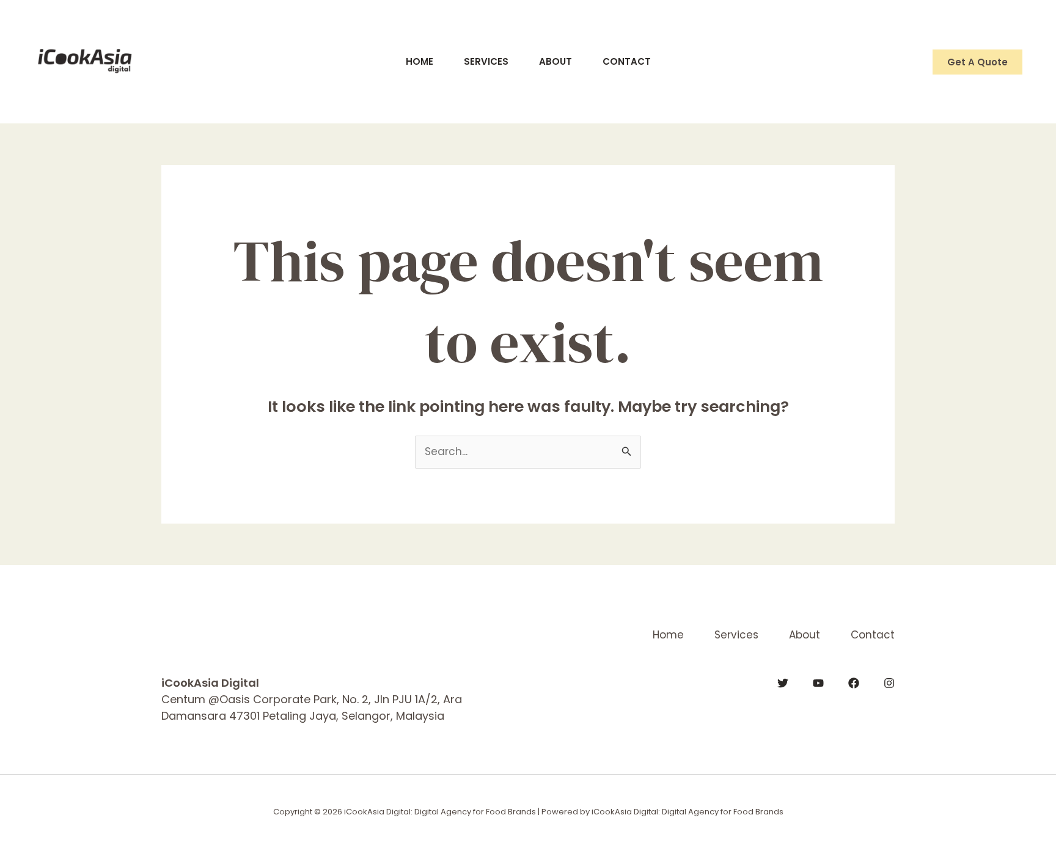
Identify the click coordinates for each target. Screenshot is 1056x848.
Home (419, 61)
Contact (627, 61)
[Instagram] (889, 683)
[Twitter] (782, 683)
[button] (977, 62)
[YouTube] (818, 683)
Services (486, 61)
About (555, 61)
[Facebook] (853, 683)
